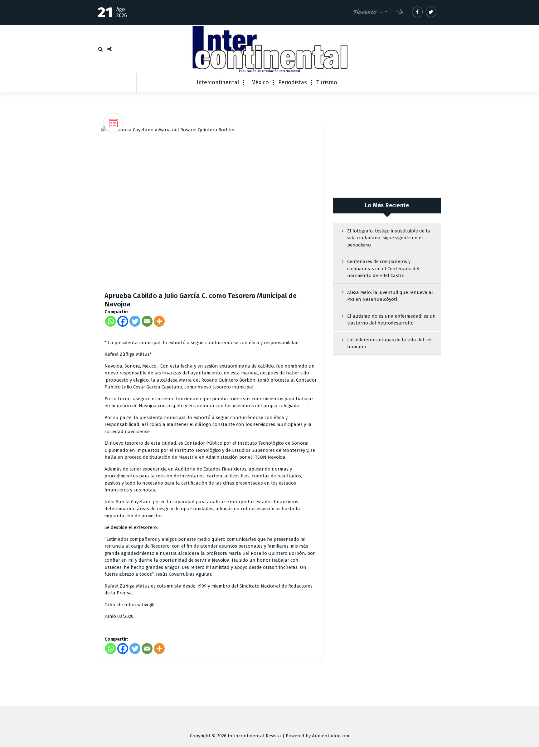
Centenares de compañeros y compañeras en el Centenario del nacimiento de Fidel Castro (383, 268)
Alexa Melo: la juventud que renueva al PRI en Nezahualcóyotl (390, 296)
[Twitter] (134, 321)
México (260, 82)
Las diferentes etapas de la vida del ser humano (389, 343)
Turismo (326, 82)
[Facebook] (122, 321)
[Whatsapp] (110, 321)
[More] (159, 321)
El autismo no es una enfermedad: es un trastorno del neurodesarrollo (391, 319)
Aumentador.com (330, 736)
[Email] (147, 321)
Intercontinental (218, 82)
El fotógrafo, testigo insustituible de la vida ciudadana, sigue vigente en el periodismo (388, 238)
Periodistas (292, 82)
